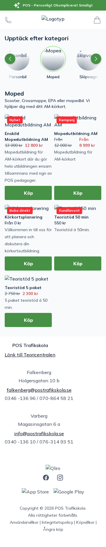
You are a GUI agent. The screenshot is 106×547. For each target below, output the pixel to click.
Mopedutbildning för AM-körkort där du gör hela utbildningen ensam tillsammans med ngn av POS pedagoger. (28, 166)
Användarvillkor (24, 522)
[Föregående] (10, 59)
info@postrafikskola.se (39, 433)
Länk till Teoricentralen (30, 355)
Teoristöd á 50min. (72, 229)
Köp (28, 193)
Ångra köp (53, 529)
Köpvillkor (85, 522)
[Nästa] (96, 59)
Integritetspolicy (57, 522)
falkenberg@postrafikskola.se (39, 390)
